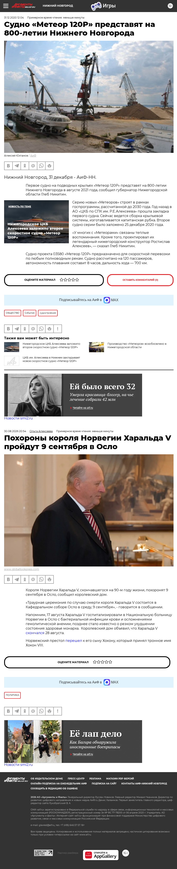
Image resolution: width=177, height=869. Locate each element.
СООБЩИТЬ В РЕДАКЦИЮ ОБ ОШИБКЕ (54, 788)
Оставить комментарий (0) (140, 280)
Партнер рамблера (68, 853)
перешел (74, 641)
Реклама (95, 778)
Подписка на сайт (104, 783)
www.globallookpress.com (21, 569)
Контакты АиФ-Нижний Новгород (144, 783)
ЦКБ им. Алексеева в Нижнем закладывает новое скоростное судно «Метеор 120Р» (51, 359)
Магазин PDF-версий (120, 778)
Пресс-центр (76, 778)
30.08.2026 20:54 (15, 431)
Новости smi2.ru (18, 418)
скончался (35, 633)
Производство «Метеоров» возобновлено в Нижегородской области (136, 345)
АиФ (33, 155)
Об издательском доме (47, 778)
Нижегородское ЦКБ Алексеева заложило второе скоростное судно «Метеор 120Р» (51, 345)
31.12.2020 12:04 (14, 17)
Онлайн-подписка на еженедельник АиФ (59, 783)
